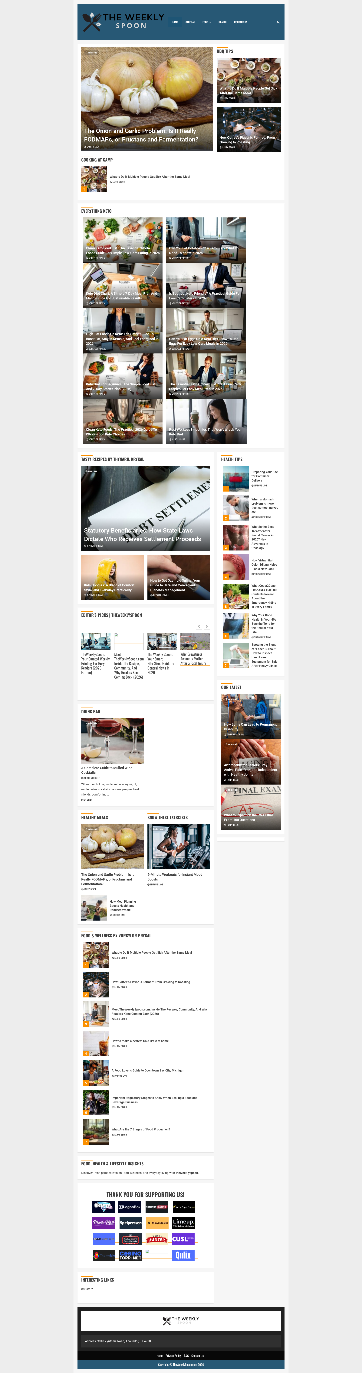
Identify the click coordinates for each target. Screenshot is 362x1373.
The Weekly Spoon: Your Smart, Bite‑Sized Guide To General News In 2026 (160, 663)
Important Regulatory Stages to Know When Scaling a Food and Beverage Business (96, 1102)
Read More (86, 800)
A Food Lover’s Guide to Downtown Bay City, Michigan (96, 1073)
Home (175, 22)
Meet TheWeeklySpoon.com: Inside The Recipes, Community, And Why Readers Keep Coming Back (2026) (128, 665)
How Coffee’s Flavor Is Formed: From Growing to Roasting (96, 984)
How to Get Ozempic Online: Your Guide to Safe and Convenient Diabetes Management (175, 585)
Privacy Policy (173, 1355)
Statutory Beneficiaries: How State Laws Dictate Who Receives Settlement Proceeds (145, 508)
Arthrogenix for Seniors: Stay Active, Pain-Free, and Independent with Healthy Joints (250, 769)
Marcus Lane (178, 439)
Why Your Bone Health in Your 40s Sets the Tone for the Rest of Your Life (236, 626)
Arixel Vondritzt (92, 777)
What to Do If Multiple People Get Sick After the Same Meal (94, 179)
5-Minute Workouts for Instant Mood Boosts (178, 846)
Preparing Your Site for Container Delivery (236, 479)
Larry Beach (93, 146)
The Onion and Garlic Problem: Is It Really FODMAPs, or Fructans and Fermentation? (147, 99)
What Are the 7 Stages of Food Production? (96, 1132)
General (190, 22)
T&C (186, 1355)
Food (205, 22)
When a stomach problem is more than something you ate (236, 508)
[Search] (278, 22)
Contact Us (240, 22)
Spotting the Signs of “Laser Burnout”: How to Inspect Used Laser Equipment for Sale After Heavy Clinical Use (236, 655)
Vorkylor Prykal (97, 258)
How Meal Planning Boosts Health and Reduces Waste (94, 908)
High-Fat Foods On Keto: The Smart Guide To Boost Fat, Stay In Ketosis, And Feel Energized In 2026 (122, 338)
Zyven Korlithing (235, 734)
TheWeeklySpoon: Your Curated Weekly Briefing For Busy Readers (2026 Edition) (95, 663)
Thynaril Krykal (95, 546)
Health (223, 22)
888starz (87, 1289)
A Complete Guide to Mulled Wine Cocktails (112, 741)
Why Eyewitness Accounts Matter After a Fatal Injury (193, 659)
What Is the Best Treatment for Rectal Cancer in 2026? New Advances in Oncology (236, 537)
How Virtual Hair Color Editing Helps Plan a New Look (236, 567)
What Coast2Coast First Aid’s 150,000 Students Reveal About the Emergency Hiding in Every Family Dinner (236, 596)
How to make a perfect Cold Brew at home (96, 1043)
